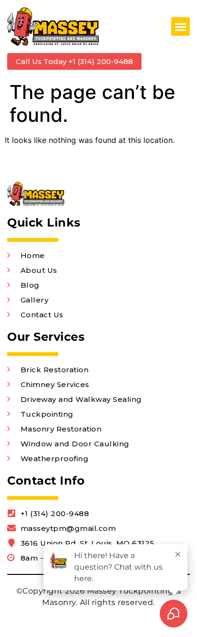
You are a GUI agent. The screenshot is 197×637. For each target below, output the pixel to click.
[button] (180, 26)
